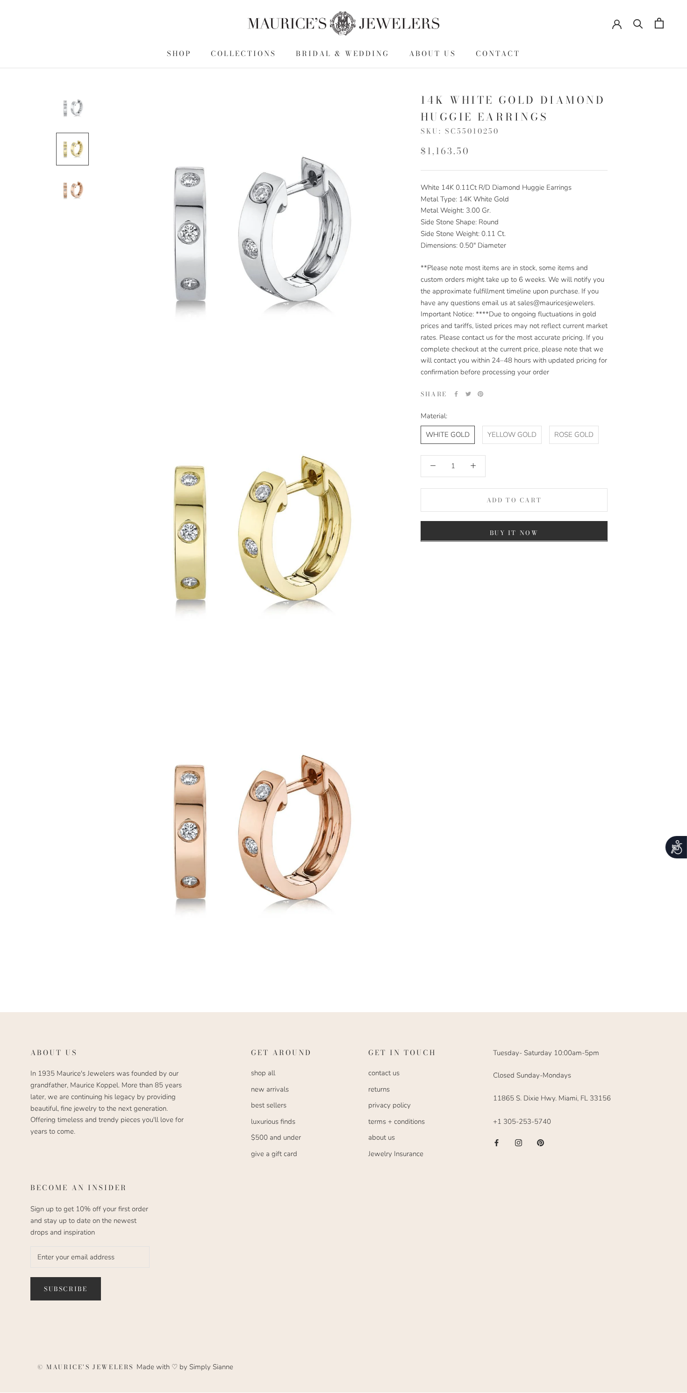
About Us (432, 53)
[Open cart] (659, 23)
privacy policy (389, 1105)
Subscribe (65, 1288)
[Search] (638, 23)
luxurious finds (273, 1121)
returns (379, 1089)
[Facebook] (456, 394)
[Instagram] (518, 1142)
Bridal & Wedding (342, 53)
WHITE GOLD (448, 434)
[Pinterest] (480, 394)
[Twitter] (468, 394)
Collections (243, 53)
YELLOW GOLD (512, 434)
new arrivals (270, 1089)
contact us (384, 1073)
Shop (179, 53)
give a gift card (274, 1153)
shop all (263, 1073)
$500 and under (276, 1137)
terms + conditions (396, 1121)
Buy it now (514, 532)
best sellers (268, 1105)
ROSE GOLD (574, 434)
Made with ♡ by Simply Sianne (184, 1367)
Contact (498, 53)
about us (381, 1137)
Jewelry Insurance (395, 1153)
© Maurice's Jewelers (86, 1367)
